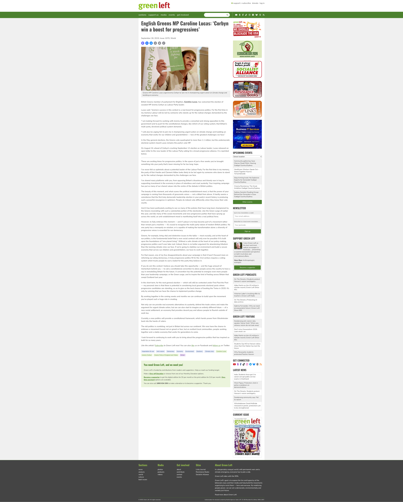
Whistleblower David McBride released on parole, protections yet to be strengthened (247, 397)
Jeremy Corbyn (147, 355)
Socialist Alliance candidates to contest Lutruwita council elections (247, 404)
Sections (142, 14)
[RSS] (261, 364)
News (141, 469)
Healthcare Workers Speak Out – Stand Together (246, 170)
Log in (262, 3)
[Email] (159, 43)
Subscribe (159, 345)
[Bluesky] (151, 43)
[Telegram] (250, 364)
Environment (190, 351)
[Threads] (257, 364)
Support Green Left (244, 238)
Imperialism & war (148, 351)
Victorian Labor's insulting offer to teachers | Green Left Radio (247, 294)
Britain (183, 355)
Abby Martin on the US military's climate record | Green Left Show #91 (246, 287)
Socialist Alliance (202, 474)
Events (172, 14)
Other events (247, 202)
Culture (141, 477)
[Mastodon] (142, 43)
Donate (255, 3)
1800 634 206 (162, 383)
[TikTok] (244, 364)
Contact (179, 474)
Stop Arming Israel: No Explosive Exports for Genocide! (246, 179)
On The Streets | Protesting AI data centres (245, 301)
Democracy (170, 351)
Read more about (226, 495)
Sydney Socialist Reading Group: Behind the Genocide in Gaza (246, 193)
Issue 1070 (165, 38)
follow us (216, 345)
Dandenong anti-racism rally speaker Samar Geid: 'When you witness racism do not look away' (246, 323)
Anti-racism (160, 351)
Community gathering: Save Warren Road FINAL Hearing (245, 162)
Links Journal (201, 469)
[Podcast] (238, 364)
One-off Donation (157, 374)
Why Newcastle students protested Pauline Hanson (244, 353)
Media (164, 14)
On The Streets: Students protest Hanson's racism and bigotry (247, 384)
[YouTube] (234, 364)
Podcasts (161, 472)
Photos (160, 469)
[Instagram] (247, 364)
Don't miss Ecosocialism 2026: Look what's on (245, 330)
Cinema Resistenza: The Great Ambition (245, 187)
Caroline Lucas (221, 351)
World (173, 38)
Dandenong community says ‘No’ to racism (246, 390)
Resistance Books (202, 472)
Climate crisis (209, 351)
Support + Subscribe (242, 3)
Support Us (153, 14)
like (192, 345)
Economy (180, 351)
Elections (199, 351)
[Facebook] (147, 43)
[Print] (155, 43)
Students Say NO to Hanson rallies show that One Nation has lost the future (247, 346)
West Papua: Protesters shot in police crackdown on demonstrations (246, 376)
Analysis (142, 472)
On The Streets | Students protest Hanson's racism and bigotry (247, 280)
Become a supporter (152, 377)
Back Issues (143, 479)
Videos (160, 474)
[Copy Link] (163, 43)
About (179, 469)
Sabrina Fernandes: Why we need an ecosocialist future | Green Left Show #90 (247, 308)
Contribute (180, 472)
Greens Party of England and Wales (166, 355)
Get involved (183, 14)
